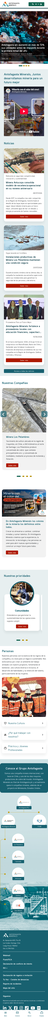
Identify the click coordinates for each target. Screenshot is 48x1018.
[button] (19, 476)
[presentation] (3, 414)
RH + (5, 968)
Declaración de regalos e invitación (17, 975)
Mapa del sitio (9, 988)
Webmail (6, 955)
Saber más (24, 217)
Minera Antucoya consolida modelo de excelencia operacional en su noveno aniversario (23, 185)
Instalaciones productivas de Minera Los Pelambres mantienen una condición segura (23, 259)
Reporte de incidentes (12, 983)
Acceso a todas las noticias (24, 371)
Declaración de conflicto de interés (17, 964)
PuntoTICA (7, 959)
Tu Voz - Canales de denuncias (16, 979)
